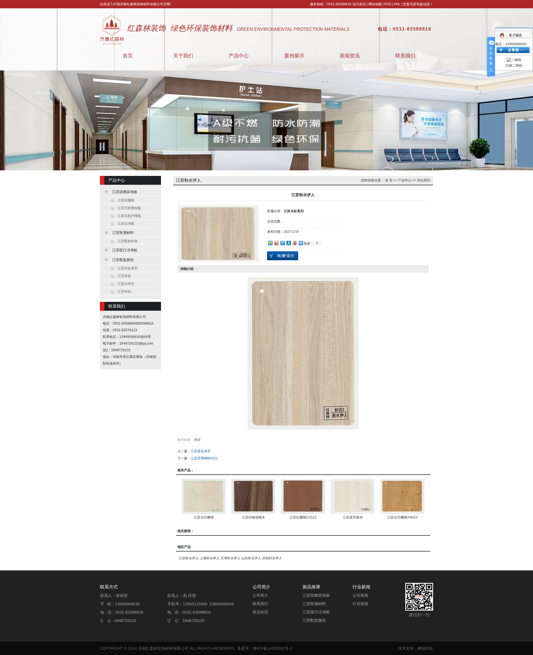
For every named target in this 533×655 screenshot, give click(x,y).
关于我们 (183, 56)
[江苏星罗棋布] (352, 496)
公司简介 (260, 595)
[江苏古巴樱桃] (203, 496)
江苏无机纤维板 (129, 216)
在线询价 (282, 255)
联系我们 (405, 56)
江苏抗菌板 (126, 200)
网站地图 (375, 4)
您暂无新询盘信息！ (418, 4)
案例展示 (294, 56)
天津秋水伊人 (230, 558)
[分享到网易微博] (294, 242)
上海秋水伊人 (210, 558)
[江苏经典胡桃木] (253, 496)
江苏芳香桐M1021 (204, 458)
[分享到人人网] (288, 242)
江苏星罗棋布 (353, 517)
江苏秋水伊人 (189, 558)
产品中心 (239, 56)
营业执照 (260, 612)
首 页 (389, 180)
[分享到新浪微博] (276, 242)
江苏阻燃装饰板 (124, 192)
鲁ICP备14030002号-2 (272, 648)
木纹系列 (423, 180)
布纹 (197, 440)
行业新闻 (360, 603)
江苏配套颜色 (123, 260)
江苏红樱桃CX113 (303, 517)
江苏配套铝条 (128, 241)
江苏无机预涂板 (129, 208)
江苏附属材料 (123, 233)
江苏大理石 (126, 284)
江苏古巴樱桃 (204, 517)
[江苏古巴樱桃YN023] (402, 496)
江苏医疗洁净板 (124, 250)
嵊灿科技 (425, 648)
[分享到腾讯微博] (282, 242)
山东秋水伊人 (251, 558)
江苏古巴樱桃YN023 (402, 517)
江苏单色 (124, 276)
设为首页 (359, 4)
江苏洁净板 (126, 224)
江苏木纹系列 (128, 268)
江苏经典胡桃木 (253, 517)
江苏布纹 (124, 292)
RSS (387, 4)
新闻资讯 (350, 56)
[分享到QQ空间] (270, 242)
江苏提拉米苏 (201, 451)
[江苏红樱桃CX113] (303, 496)
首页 (128, 56)
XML (397, 4)
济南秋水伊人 (272, 558)
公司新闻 (360, 595)
